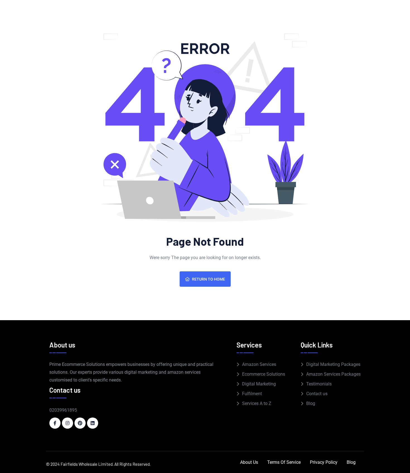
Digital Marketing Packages (333, 364)
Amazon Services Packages (333, 374)
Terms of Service (284, 462)
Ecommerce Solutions (263, 374)
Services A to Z (256, 403)
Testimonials (319, 384)
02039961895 (63, 410)
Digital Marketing (259, 384)
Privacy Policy (323, 462)
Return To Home (208, 279)
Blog (310, 403)
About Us (249, 462)
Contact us (316, 393)
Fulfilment (252, 393)
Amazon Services (259, 364)
